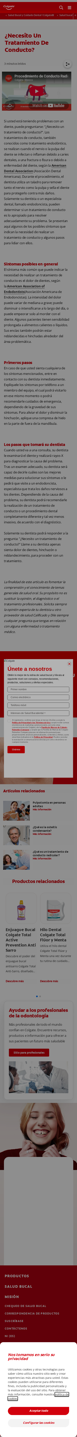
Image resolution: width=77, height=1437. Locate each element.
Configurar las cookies (38, 1423)
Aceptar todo (38, 1410)
